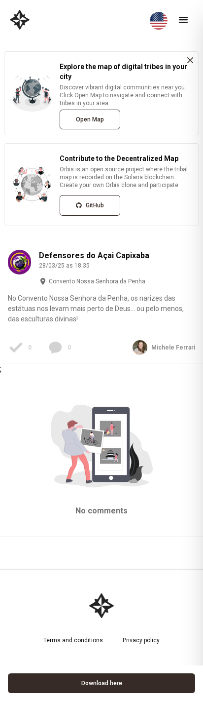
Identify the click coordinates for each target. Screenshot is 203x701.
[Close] (190, 60)
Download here (101, 683)
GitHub (95, 205)
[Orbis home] (20, 20)
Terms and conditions (73, 640)
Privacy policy (141, 640)
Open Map (90, 119)
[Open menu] (183, 20)
